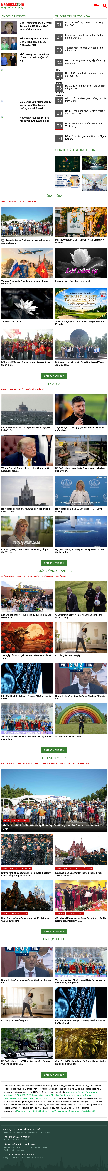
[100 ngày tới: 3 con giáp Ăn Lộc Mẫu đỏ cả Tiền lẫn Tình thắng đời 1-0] (27, 637)
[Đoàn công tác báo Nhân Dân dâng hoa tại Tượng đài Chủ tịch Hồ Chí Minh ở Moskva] (81, 344)
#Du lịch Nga (7, 764)
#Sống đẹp (47, 576)
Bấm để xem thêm (54, 376)
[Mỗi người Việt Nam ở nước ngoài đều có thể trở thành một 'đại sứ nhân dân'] (27, 344)
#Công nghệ (7, 576)
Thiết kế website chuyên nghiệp (19, 1155)
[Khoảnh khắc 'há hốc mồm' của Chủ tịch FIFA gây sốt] (81, 678)
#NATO (13, 389)
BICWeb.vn (37, 1158)
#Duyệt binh (14, 868)
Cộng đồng (54, 196)
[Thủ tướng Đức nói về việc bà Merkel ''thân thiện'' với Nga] (9, 59)
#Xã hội (5, 913)
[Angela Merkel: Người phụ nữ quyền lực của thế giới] (9, 122)
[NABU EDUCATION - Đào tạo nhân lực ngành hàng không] (67, 181)
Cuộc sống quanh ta (54, 571)
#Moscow (65, 764)
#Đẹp (37, 764)
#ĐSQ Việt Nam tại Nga (12, 202)
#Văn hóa (60, 913)
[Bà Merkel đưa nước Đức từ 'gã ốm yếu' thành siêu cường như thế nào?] (9, 110)
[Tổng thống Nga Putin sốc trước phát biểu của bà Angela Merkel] (9, 43)
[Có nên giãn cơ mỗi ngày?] (81, 637)
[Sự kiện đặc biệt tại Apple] (81, 719)
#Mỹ (21, 389)
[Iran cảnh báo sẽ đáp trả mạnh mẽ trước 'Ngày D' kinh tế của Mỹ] (27, 409)
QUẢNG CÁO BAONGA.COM (75, 150)
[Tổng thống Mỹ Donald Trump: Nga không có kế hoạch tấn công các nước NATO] (27, 450)
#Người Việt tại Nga (20, 820)
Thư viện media (54, 758)
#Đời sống (15, 913)
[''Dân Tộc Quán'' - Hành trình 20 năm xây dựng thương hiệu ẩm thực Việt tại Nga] (94, 182)
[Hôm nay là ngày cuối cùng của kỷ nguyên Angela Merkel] (27, 71)
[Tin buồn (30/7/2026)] (27, 303)
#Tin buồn (32, 202)
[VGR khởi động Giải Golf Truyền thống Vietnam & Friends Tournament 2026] (81, 303)
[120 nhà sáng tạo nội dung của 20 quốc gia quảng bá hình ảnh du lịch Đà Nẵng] (27, 597)
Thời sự (54, 383)
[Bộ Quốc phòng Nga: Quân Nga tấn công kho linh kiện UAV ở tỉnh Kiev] (81, 450)
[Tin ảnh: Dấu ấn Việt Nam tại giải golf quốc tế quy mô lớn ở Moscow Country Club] (27, 222)
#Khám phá (26, 868)
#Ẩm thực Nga (25, 764)
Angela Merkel (14, 16)
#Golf (6, 820)
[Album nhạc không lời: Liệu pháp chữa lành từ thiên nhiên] (94, 163)
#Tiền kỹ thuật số (35, 389)
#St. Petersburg (81, 764)
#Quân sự (61, 576)
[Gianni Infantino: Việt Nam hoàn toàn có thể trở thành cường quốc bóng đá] (81, 597)
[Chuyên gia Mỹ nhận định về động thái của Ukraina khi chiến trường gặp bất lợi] (81, 1043)
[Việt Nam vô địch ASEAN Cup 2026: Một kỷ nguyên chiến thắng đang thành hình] (27, 719)
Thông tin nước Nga (72, 16)
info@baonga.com (16, 1150)
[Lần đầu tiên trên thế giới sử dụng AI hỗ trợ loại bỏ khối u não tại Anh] (27, 678)
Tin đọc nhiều (54, 939)
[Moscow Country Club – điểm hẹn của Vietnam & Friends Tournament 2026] (81, 222)
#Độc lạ (21, 576)
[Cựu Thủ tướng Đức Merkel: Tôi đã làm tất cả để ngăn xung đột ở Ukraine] (9, 27)
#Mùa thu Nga (50, 764)
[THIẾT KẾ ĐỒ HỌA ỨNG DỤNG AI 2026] (67, 163)
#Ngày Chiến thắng (84, 868)
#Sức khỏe (33, 576)
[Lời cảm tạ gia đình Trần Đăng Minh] (81, 263)
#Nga (3, 389)
